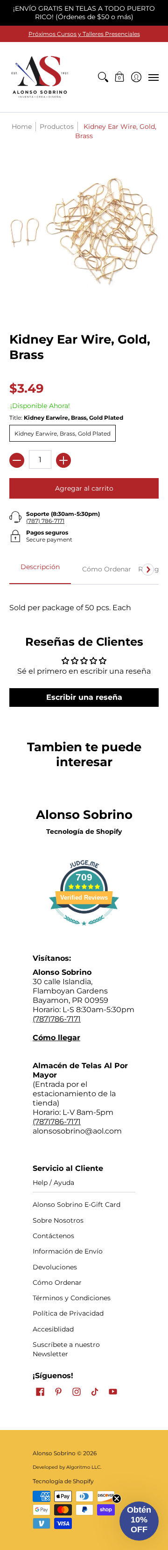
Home (22, 126)
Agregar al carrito (84, 488)
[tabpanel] (84, 598)
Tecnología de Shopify (84, 831)
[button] (120, 77)
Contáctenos (53, 1236)
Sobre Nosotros (58, 1220)
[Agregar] (63, 460)
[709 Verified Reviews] (84, 930)
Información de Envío (68, 1251)
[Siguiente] (148, 569)
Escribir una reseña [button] (84, 697)
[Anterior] (20, 569)
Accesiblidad (53, 1329)
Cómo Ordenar (57, 1282)
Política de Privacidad (68, 1313)
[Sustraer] (16, 460)
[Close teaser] (116, 1498)
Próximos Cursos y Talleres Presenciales (84, 33)
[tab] (40, 569)
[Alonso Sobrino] (39, 77)
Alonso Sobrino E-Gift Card (76, 1204)
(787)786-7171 (57, 1019)
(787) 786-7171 (45, 520)
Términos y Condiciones (72, 1298)
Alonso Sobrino (54, 1453)
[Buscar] (103, 77)
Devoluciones (55, 1267)
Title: (66, 417)
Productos (57, 126)
